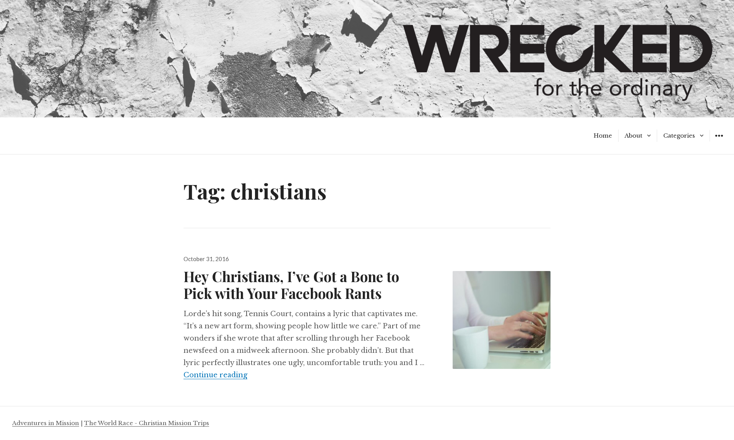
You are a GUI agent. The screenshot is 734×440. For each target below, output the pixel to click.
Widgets (719, 141)
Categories (679, 135)
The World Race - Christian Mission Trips (146, 423)
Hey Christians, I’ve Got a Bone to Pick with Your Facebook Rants (291, 284)
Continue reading (215, 375)
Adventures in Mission (45, 423)
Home (603, 135)
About (633, 135)
